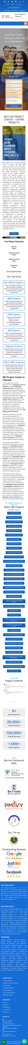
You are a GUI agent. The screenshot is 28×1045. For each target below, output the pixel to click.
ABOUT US (6, 1004)
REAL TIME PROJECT (8, 995)
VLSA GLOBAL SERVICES (9, 992)
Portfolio (13, 4)
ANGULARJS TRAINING (20, 966)
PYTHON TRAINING (19, 970)
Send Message (14, 106)
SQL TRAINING (4, 968)
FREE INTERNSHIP (7, 990)
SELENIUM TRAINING (14, 962)
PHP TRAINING (16, 955)
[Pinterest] (23, 1)
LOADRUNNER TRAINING (7, 966)
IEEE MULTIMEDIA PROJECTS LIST (12, 933)
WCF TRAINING (12, 949)
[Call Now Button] (3, 1042)
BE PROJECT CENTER (8, 988)
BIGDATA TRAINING (6, 941)
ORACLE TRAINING (6, 955)
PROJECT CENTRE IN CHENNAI (10, 983)
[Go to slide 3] (13, 701)
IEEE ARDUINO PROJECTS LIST (18, 890)
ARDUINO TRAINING (20, 940)
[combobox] (14, 92)
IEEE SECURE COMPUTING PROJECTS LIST (12, 909)
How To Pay (19, 4)
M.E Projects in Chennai (20, 15)
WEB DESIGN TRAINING (15, 958)
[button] (4, 692)
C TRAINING (10, 970)
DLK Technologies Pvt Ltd (15, 1043)
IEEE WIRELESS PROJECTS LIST (18, 893)
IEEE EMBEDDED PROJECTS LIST (10, 888)
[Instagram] (19, 1)
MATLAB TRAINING (21, 953)
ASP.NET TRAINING (17, 947)
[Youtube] (16, 1)
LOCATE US (6, 1012)
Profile (7, 4)
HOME (4, 1002)
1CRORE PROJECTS (8, 980)
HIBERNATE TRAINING (16, 945)
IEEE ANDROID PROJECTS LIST (14, 897)
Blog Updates (22, 10)
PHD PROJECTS (7, 1009)
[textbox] (12, 92)
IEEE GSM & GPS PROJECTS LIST (9, 891)
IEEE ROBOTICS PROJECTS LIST (8, 926)
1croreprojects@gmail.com (14, 7)
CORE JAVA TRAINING (19, 941)
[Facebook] (5, 1)
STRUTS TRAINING (21, 943)
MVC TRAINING (22, 949)
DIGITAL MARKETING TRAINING (9, 951)
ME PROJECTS (6, 1007)
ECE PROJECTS (6, 985)
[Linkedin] (12, 1)
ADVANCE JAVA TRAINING (7, 943)
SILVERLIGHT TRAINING (15, 957)
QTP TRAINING (20, 964)
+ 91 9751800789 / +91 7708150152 (10, 10)
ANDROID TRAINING (6, 940)
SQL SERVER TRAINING (16, 968)
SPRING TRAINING (5, 945)
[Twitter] (8, 1)
